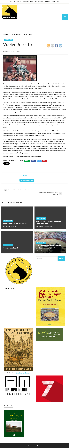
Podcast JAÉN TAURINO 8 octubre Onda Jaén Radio (48, 222)
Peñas (35, 1)
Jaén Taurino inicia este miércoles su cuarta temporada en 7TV (49, 247)
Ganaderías (25, 1)
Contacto (53, 1)
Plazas (31, 1)
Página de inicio (7, 34)
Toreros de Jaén (18, 1)
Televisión (40, 1)
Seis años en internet (10, 248)
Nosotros (47, 1)
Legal (58, 1)
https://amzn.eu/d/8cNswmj (23, 373)
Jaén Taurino (12, 22)
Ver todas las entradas (26, 180)
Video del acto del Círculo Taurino (15, 224)
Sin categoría (17, 34)
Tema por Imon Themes (34, 445)
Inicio (11, 1)
